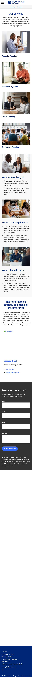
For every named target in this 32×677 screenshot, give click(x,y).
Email (3, 412)
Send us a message (9, 448)
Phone (4, 423)
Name (3, 401)
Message (4, 433)
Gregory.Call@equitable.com (9, 667)
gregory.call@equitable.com (13, 372)
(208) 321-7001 (10, 369)
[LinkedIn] (3, 670)
